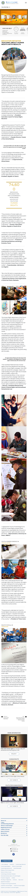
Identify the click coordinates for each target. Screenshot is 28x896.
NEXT (24, 716)
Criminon (15, 879)
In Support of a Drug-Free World (8, 883)
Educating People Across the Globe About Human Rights (20, 719)
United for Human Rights (6, 885)
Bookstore (4, 833)
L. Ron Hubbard (4, 864)
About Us (3, 820)
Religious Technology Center (7, 870)
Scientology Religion (6, 866)
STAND (13, 877)
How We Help (5, 7)
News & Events (5, 831)
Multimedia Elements (6, 718)
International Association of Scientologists (10, 875)
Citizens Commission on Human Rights (9, 887)
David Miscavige (17, 868)
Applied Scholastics (5, 881)
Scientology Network (21, 864)
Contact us (14, 849)
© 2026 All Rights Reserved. (12, 891)
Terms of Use (12, 892)
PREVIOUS (5, 716)
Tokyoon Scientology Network (7, 823)
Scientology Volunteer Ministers (8, 874)
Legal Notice (18, 892)
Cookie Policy (6, 892)
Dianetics (12, 864)
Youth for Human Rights (19, 885)
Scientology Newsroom (6, 868)
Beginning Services (6, 827)
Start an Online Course (6, 872)
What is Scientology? (7, 825)
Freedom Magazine (5, 877)
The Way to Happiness (6, 879)
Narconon (21, 879)
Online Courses (5, 829)
